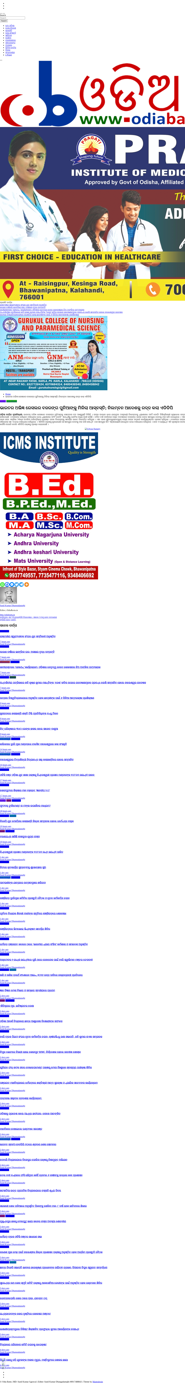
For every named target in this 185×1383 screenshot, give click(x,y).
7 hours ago (5, 641)
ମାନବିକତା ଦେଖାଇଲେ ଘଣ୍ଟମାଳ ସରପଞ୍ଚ (21, 1128)
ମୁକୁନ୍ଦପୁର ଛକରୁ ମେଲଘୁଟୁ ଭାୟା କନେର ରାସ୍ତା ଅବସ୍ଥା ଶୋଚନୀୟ (33, 1221)
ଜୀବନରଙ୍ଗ (10, 43)
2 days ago (4, 996)
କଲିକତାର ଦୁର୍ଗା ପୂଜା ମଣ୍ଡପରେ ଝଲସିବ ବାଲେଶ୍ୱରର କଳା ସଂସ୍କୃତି (33, 744)
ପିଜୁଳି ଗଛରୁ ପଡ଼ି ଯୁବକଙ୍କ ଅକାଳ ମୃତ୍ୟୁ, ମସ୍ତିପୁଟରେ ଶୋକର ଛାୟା (34, 1359)
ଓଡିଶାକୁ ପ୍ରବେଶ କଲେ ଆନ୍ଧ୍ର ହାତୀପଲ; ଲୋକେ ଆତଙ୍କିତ (30, 1113)
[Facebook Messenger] (11, 584)
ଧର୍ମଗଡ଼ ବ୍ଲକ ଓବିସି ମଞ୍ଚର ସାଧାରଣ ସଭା (21, 1236)
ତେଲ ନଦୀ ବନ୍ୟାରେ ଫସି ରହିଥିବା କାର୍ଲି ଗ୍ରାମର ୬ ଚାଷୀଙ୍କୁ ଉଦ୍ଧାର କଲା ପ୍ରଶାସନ (41, 1175)
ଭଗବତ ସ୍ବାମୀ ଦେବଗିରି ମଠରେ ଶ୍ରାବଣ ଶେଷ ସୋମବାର (28, 1144)
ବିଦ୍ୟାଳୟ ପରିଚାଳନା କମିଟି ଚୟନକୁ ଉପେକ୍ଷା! (23, 1344)
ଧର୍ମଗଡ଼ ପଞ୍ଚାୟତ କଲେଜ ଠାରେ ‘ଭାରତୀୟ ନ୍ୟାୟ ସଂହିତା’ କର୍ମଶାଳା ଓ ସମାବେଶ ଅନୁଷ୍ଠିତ (44, 944)
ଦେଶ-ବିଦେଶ (10, 28)
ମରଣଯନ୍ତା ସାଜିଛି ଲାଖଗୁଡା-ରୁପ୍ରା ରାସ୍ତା (20, 836)
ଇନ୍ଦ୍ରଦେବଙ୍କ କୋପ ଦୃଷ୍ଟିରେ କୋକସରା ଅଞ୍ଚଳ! (25, 1313)
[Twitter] (16, 584)
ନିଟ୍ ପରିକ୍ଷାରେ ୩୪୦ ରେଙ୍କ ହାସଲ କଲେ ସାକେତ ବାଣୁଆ (29, 728)
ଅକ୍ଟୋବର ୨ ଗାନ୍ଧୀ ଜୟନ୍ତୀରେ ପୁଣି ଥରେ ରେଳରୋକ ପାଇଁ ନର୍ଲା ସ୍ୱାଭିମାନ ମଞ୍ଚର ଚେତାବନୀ (46, 959)
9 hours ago (5, 703)
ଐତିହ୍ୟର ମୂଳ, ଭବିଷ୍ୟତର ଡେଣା (17, 1005)
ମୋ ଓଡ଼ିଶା (9, 25)
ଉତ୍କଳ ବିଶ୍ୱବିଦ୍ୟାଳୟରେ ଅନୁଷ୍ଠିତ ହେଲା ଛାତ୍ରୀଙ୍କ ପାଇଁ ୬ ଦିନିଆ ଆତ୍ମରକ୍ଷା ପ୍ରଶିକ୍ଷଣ (47, 698)
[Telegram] (21, 584)
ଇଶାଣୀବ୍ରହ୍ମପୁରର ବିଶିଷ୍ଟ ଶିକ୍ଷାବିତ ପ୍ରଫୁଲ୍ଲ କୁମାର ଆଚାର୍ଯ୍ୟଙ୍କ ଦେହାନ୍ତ (39, 1329)
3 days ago (4, 1196)
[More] (27, 584)
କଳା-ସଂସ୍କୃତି (10, 33)
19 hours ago (5, 826)
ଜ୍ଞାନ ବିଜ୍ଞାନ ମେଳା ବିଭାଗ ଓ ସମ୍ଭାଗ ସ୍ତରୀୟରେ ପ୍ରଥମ (27, 990)
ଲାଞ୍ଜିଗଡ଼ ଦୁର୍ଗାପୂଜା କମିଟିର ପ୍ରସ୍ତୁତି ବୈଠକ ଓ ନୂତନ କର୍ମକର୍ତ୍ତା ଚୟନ (35, 898)
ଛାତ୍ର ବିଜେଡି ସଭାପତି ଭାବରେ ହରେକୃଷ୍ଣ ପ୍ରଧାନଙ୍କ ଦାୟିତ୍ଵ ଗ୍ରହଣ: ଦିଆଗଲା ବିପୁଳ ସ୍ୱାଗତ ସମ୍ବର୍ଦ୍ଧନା (53, 1267)
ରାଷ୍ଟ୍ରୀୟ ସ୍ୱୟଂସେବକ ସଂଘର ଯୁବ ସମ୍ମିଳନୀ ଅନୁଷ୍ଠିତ (28, 636)
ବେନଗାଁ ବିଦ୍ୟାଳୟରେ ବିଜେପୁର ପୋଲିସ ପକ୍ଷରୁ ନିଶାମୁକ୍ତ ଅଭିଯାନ (33, 1159)
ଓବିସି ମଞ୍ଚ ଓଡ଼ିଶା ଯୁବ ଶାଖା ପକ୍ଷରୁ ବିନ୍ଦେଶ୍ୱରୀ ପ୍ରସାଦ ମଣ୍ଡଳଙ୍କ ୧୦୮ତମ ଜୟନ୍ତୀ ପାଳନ (47, 774)
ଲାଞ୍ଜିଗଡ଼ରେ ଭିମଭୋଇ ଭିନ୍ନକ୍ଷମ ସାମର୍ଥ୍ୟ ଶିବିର (25, 928)
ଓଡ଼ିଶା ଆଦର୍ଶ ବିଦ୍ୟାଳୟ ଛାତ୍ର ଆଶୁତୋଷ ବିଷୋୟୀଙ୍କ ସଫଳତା (31, 1021)
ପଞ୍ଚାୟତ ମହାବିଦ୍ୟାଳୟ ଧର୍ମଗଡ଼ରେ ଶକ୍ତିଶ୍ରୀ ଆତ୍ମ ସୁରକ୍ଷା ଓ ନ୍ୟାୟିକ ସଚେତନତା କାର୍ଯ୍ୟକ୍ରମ (49, 1082)
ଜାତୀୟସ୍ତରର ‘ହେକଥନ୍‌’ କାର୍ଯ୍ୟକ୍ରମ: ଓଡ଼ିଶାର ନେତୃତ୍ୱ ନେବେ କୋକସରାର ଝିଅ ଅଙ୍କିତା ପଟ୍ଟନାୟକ (50, 667)
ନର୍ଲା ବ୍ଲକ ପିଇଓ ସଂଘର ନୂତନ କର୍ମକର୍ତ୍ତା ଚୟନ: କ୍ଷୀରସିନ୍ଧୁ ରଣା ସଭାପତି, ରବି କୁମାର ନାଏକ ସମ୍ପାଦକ (51, 1036)
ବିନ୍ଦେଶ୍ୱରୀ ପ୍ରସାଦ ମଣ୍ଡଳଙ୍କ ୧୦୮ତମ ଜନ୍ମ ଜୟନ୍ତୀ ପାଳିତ (31, 852)
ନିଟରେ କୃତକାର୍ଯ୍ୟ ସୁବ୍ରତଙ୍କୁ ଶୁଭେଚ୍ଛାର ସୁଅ (23, 867)
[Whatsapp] (2, 584)
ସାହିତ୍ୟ (8, 35)
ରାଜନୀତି (8, 30)
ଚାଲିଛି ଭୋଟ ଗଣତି (8, 619)
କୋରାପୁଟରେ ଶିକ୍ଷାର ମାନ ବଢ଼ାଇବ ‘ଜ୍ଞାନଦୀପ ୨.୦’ (25, 790)
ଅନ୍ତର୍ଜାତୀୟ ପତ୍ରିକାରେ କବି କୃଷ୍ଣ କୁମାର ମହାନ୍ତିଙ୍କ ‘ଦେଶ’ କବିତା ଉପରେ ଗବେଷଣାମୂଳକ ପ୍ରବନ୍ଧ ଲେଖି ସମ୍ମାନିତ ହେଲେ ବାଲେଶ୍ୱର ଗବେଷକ (73, 682)
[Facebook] (7, 584)
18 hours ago (5, 811)
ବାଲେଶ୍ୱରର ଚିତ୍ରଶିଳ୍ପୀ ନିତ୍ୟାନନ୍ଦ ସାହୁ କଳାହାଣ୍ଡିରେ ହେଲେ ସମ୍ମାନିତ (37, 759)
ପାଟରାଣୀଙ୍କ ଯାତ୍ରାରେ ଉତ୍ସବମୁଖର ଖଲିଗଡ (23, 882)
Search (3, 15)
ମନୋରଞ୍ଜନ (10, 40)
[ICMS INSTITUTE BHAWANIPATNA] (49, 579)
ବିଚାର (7, 50)
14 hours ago (5, 749)
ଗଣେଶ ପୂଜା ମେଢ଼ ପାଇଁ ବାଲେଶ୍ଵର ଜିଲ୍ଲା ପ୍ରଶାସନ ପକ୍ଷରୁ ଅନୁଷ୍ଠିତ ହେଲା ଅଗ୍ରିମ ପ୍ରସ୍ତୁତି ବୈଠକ (51, 1252)
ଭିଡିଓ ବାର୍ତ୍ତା (10, 47)
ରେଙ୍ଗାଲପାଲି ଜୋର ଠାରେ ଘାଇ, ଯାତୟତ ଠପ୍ (23, 1298)
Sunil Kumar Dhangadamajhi (12, 605)
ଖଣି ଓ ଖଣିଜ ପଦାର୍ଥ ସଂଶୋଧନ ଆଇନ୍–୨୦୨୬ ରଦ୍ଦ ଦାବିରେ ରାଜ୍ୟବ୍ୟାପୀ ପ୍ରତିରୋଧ (41, 975)
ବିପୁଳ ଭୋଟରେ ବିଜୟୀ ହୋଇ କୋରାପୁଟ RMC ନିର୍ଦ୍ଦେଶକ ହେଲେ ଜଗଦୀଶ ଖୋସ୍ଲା (40, 1052)
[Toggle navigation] (1, 13)
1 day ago (4, 857)
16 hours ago (5, 765)
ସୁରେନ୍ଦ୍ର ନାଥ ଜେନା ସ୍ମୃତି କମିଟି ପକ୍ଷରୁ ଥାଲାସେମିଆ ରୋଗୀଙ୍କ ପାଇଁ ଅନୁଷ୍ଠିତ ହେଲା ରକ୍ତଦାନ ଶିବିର (51, 1283)
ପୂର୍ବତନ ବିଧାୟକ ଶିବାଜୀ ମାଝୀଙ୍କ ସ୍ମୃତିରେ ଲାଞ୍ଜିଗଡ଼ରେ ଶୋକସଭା (33, 913)
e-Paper (8, 55)
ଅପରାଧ (8, 45)
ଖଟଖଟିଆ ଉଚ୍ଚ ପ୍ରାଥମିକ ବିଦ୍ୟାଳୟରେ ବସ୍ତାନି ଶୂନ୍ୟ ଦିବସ (30, 1190)
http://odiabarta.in (7, 615)
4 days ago (4, 1350)
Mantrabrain (97, 1382)
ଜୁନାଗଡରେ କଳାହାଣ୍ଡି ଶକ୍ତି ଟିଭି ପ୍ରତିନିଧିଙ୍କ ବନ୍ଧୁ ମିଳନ (29, 713)
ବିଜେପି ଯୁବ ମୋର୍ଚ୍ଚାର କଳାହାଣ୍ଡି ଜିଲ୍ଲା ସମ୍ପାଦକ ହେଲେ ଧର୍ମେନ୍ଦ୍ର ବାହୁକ (37, 821)
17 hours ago (5, 780)
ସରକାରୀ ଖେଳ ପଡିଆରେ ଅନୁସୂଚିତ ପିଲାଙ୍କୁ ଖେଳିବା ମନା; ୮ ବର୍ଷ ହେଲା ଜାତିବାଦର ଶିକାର (43, 1206)
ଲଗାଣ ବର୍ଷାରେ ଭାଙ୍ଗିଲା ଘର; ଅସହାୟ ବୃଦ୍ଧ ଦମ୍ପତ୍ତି (27, 651)
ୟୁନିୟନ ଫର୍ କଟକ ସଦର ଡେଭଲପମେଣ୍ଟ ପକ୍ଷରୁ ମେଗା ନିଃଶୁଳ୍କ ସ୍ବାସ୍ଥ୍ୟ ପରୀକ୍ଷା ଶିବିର (46, 1067)
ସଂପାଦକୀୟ (10, 52)
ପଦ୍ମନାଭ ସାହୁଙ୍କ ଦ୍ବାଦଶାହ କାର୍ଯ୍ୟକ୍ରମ (21, 1098)
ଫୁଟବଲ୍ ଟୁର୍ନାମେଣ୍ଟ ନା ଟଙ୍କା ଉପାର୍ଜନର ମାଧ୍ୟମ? (25, 805)
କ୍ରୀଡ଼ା (8, 38)
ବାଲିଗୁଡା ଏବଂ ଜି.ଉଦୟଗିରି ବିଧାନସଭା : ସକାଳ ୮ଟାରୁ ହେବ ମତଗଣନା (28, 617)
